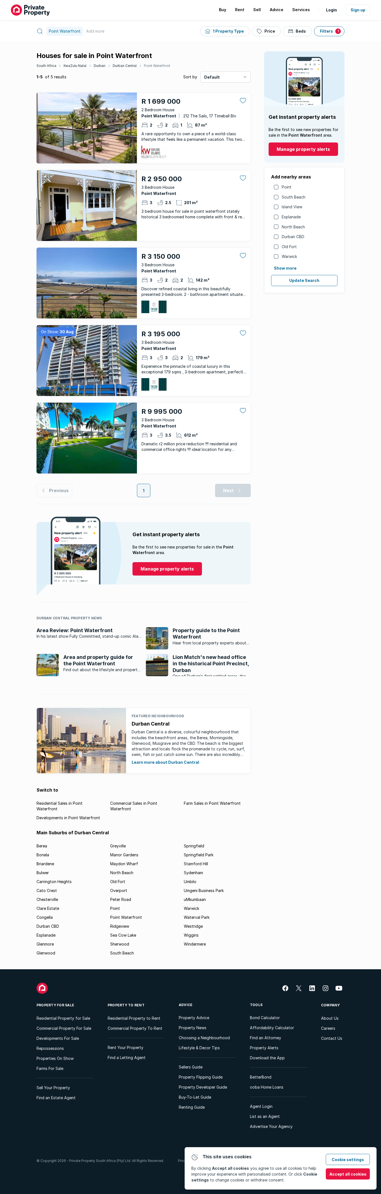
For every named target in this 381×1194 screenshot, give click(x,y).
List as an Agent (265, 1116)
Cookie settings (348, 1159)
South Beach (293, 197)
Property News (192, 1027)
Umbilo (190, 881)
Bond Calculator (265, 1017)
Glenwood (46, 953)
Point (286, 187)
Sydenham (193, 872)
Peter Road (120, 899)
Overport (118, 890)
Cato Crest (47, 890)
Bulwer (43, 872)
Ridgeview (119, 926)
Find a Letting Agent (127, 1057)
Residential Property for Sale (63, 1018)
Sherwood (119, 944)
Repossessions (50, 1048)
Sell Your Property (53, 1087)
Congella (45, 917)
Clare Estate (48, 908)
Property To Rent (126, 1005)
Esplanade (291, 216)
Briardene (45, 863)
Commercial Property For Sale (64, 1028)
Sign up (358, 10)
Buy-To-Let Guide (195, 1097)
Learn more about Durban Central (165, 762)
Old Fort (289, 246)
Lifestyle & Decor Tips (199, 1047)
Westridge (193, 926)
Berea (42, 845)
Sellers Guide (190, 1067)
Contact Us (331, 1038)
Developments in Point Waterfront (68, 817)
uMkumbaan (195, 899)
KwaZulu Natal (75, 66)
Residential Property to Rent (134, 1018)
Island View (292, 206)
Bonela (43, 854)
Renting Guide (192, 1107)
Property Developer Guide (203, 1087)
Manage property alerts (303, 149)
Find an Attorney (265, 1037)
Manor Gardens (124, 854)
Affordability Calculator (272, 1027)
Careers (328, 1028)
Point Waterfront (157, 66)
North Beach (293, 226)
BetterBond (260, 1077)
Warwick (289, 256)
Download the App (267, 1057)
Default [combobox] (212, 77)
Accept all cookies (347, 1174)
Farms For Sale (50, 1068)
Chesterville (47, 899)
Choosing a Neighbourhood (204, 1037)
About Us (330, 1018)
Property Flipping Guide (201, 1077)
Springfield (194, 845)
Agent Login (261, 1106)
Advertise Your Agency (271, 1126)
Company (330, 1005)
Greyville (118, 845)
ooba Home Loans (266, 1087)
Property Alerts (264, 1047)
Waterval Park (196, 917)
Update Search (304, 280)
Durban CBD (293, 236)
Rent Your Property (125, 1047)
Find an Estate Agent (56, 1097)
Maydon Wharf (124, 863)
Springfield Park (198, 854)
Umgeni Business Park (204, 890)
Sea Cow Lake (123, 935)
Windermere (195, 944)
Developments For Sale (58, 1038)
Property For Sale (55, 1005)
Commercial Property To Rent (135, 1028)
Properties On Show (55, 1058)
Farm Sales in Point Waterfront (212, 803)
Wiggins (191, 935)
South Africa (46, 66)
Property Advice (194, 1017)
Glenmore (45, 944)
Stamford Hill (196, 863)
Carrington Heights (54, 881)
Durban (99, 66)
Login (331, 10)
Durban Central (125, 66)
